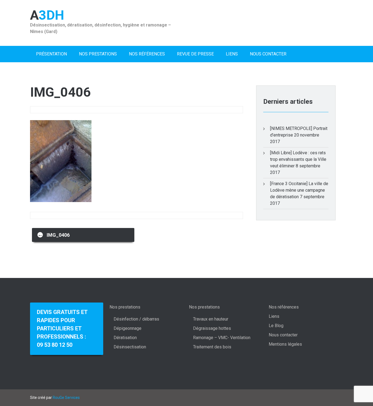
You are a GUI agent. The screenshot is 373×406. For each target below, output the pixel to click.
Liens (232, 54)
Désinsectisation (130, 346)
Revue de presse (195, 54)
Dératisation (125, 337)
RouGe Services (66, 397)
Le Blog (276, 325)
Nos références (147, 54)
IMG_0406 (53, 234)
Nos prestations (98, 54)
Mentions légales (285, 344)
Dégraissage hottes (212, 328)
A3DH (47, 15)
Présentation (51, 54)
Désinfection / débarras (136, 319)
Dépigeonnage (127, 328)
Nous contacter (268, 54)
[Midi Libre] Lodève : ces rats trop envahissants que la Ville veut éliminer (298, 159)
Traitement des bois (212, 346)
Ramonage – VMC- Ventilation (221, 337)
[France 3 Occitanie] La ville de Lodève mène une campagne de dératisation (299, 190)
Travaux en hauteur (210, 319)
